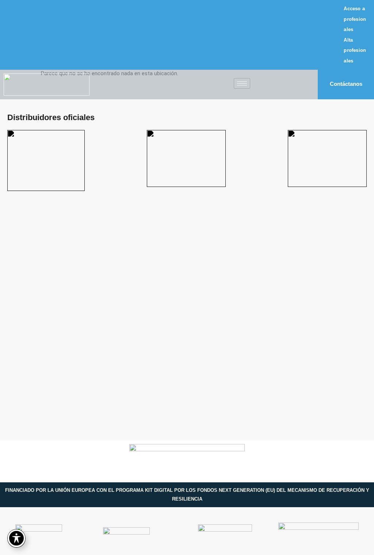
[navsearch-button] (286, 86)
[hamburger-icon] (242, 83)
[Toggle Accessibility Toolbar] (16, 538)
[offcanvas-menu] (267, 84)
